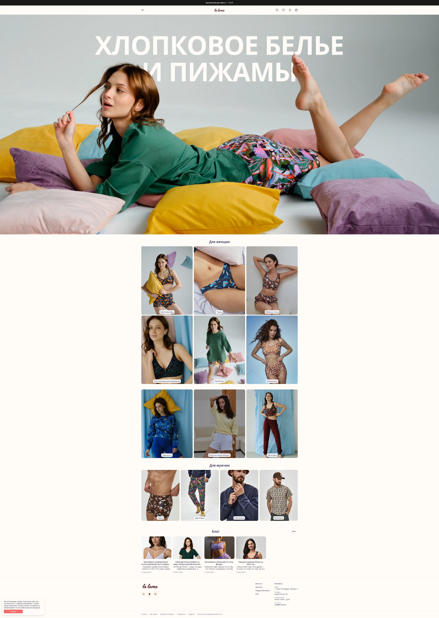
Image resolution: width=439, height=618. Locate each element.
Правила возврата (167, 614)
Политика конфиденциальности (209, 614)
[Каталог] (142, 10)
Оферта (191, 614)
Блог (257, 594)
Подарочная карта (262, 591)
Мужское (258, 587)
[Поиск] (277, 10)
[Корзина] (296, 10)
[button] (283, 10)
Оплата (144, 614)
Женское (258, 584)
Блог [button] (294, 531)
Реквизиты (181, 614)
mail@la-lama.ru (280, 605)
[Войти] (290, 10)
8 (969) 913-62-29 (280, 594)
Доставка (153, 614)
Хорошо (13, 611)
